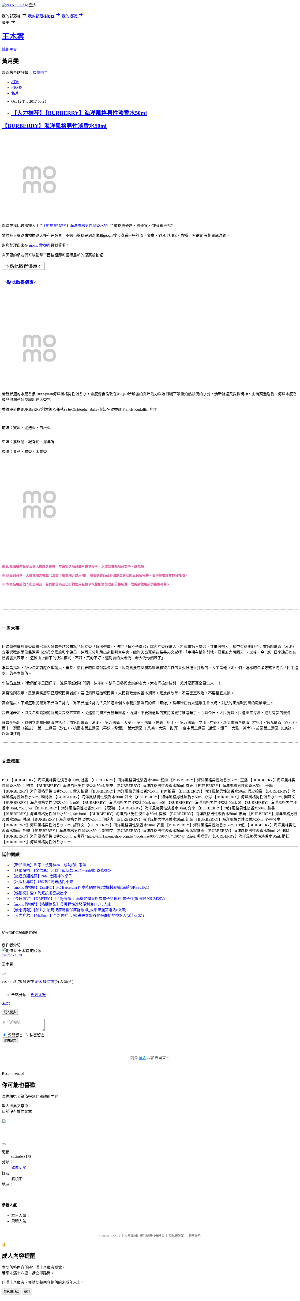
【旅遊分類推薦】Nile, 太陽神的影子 (41, 876)
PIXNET (115, 1235)
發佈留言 (10, 1040)
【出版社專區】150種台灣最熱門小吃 (42, 882)
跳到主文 (9, 49)
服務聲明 (194, 1235)
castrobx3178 (12, 955)
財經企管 (38, 995)
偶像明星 (40, 73)
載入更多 (10, 1012)
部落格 (16, 88)
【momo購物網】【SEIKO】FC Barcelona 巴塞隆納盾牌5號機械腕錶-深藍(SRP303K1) (80, 887)
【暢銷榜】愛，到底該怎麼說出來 (39, 893)
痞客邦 (40, 982)
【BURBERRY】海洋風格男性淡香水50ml (54, 126)
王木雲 (13, 36)
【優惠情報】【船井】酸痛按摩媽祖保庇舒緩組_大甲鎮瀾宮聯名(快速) (68, 910)
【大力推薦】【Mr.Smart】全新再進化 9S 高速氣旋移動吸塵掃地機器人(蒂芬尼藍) (77, 915)
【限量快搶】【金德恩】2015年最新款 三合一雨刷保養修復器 (61, 870)
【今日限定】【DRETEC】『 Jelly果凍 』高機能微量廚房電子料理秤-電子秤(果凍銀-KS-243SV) (88, 899)
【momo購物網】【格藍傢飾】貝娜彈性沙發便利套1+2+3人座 (61, 904)
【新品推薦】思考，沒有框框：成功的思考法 (48, 865)
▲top (6, 1003)
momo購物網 (39, 245)
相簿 (15, 82)
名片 (15, 93)
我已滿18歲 (11, 1291)
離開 (27, 1291)
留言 (51, 982)
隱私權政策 (176, 1235)
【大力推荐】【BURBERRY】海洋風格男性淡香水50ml (79, 113)
